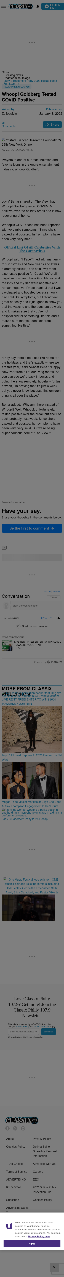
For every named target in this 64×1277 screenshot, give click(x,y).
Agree (32, 1243)
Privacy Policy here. (39, 1236)
